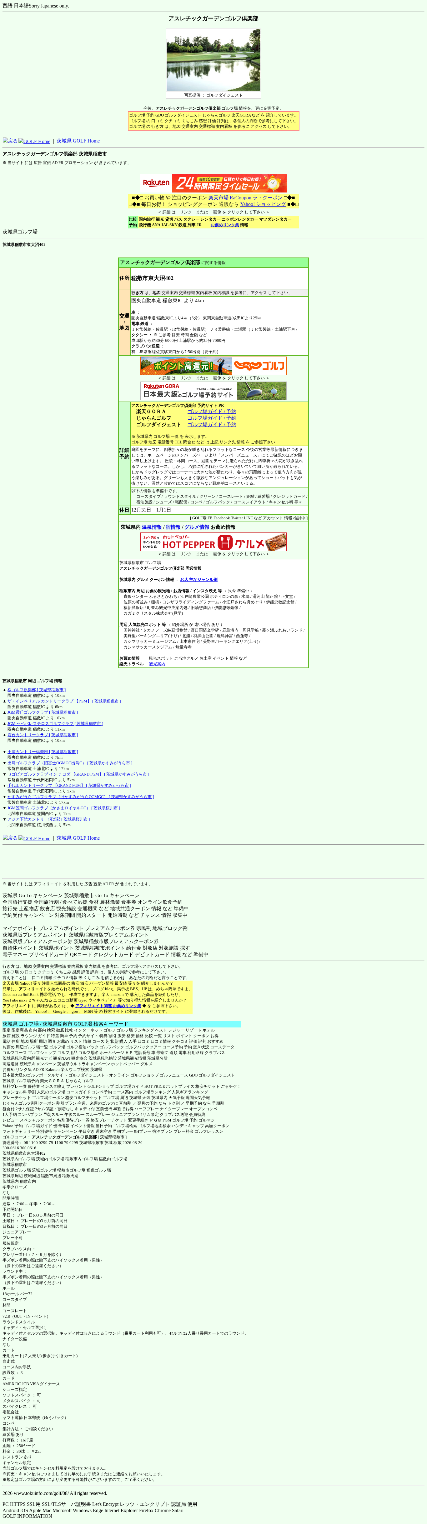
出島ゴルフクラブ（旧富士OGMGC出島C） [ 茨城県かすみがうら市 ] (70, 763)
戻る (13, 140)
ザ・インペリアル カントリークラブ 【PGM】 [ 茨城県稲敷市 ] (64, 701)
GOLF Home (36, 141)
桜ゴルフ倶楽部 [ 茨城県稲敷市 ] (37, 689)
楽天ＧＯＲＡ (52, 1080)
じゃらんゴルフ (79, 1080)
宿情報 (173, 527)
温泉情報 (152, 527)
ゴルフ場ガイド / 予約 (212, 411)
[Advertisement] (213, 861)
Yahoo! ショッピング (263, 204)
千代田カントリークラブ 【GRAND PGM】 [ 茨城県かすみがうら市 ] (69, 785)
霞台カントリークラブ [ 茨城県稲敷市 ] (43, 734)
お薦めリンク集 (225, 224)
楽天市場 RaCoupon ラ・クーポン (245, 197)
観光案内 (157, 664)
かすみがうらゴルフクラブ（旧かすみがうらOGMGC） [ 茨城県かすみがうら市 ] (81, 796)
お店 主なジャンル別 (199, 579)
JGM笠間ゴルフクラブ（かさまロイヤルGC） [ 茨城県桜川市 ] (64, 808)
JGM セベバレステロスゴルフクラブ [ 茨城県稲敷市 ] (55, 723)
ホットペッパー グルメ (132, 1064)
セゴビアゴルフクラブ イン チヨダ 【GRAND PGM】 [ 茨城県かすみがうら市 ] (78, 774)
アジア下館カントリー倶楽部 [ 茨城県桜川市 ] (49, 819)
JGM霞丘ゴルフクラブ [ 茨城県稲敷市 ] (43, 712)
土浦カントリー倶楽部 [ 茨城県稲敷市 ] (43, 751)
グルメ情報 (196, 527)
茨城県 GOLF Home (78, 140)
